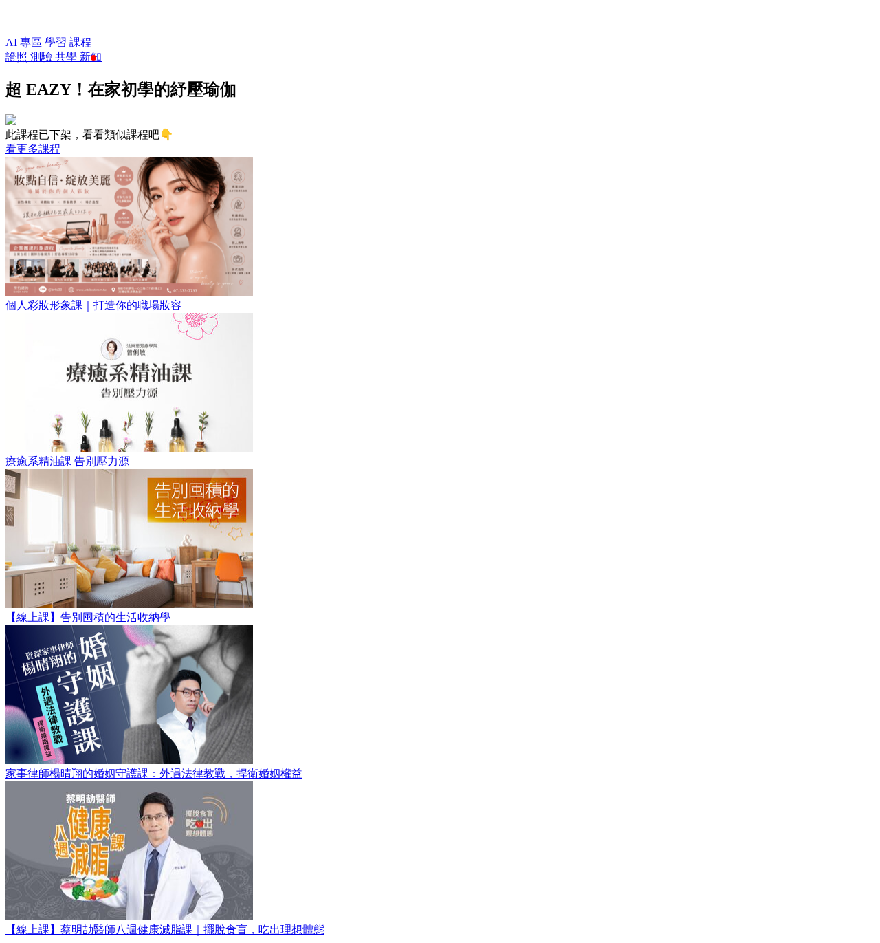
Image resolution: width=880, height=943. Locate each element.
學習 (57, 42)
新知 (91, 57)
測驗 (42, 57)
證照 (18, 57)
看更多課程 (33, 149)
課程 (80, 42)
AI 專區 (25, 42)
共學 (67, 57)
